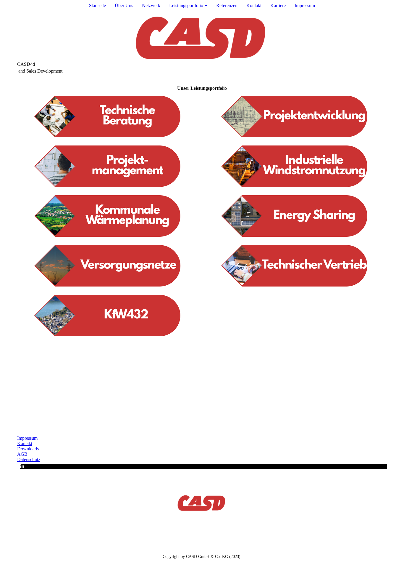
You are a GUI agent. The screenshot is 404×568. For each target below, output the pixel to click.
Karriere (278, 5)
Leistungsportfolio (186, 5)
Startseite (97, 5)
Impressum (305, 5)
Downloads (28, 448)
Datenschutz (28, 459)
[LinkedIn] (22, 466)
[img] (202, 36)
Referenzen (226, 5)
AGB (22, 454)
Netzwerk (151, 5)
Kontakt (253, 5)
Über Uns (124, 5)
